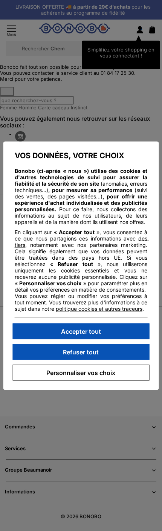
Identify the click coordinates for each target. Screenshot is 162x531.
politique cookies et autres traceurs (99, 308)
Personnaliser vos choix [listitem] (80, 372)
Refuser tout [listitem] (81, 352)
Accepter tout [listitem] (81, 331)
